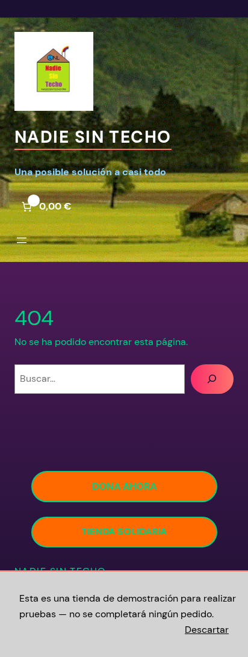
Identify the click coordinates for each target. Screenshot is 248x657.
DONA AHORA (124, 486)
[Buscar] (212, 379)
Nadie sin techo (93, 137)
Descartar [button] (207, 629)
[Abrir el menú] (21, 240)
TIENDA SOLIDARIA (124, 531)
